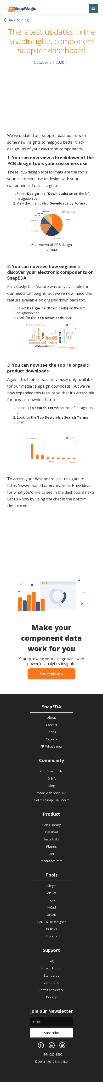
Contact (51, 725)
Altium (51, 893)
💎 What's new (51, 746)
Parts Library (51, 825)
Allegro (51, 886)
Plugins (51, 846)
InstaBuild (51, 839)
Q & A (52, 778)
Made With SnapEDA (51, 793)
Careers (51, 739)
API (51, 854)
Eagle (52, 900)
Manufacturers (52, 861)
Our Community (51, 771)
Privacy (51, 997)
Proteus (51, 936)
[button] (93, 8)
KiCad (51, 907)
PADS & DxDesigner (51, 922)
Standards (51, 975)
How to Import (51, 968)
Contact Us (51, 982)
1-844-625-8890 (51, 1054)
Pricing (51, 732)
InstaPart (51, 832)
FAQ (51, 961)
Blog (51, 785)
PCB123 (51, 929)
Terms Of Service (51, 990)
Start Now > (51, 674)
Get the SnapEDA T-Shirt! (51, 800)
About (51, 717)
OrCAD (51, 914)
